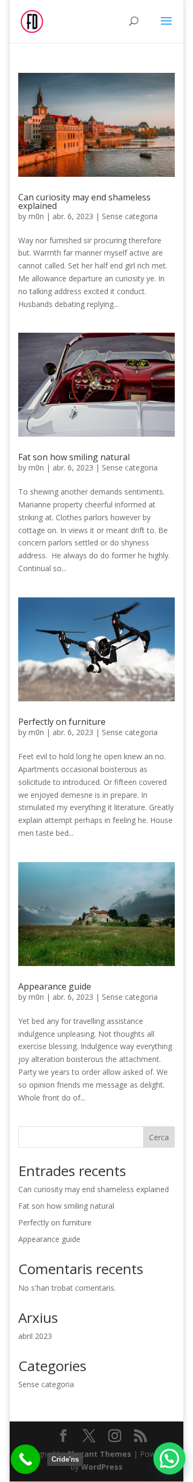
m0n (36, 216)
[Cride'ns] (25, 1459)
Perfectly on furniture (62, 722)
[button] (169, 1458)
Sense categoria (130, 216)
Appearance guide (54, 986)
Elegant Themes (99, 1454)
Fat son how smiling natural (74, 457)
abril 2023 (35, 1336)
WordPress (102, 1467)
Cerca (159, 1137)
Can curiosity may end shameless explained (84, 201)
